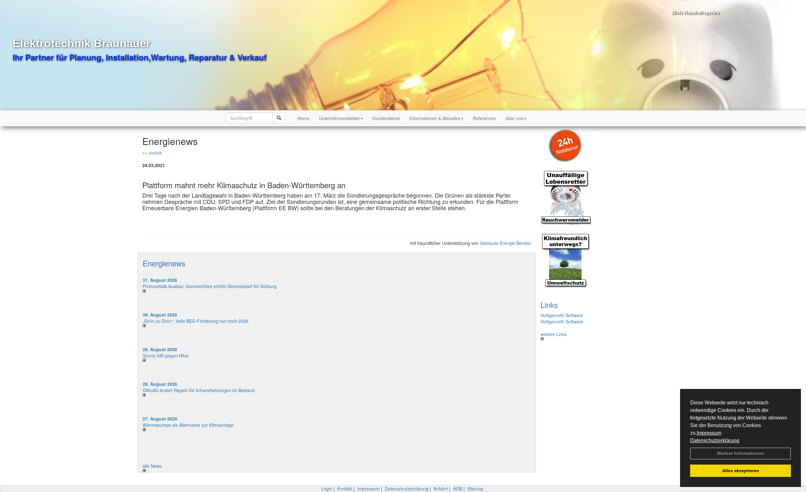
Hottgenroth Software (562, 315)
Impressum (709, 433)
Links (549, 304)
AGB (457, 488)
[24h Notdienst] (570, 144)
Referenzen (484, 118)
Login (326, 488)
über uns (514, 118)
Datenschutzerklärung (714, 440)
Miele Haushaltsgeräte (686, 12)
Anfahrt (441, 488)
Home (303, 118)
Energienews (164, 263)
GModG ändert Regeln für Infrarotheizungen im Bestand (199, 390)
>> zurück (152, 152)
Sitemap (475, 488)
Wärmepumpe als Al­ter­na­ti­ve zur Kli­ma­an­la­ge (188, 425)
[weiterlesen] (237, 290)
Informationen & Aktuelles (434, 118)
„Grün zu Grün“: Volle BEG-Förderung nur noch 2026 (195, 321)
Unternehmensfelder (339, 118)
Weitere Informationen (740, 453)
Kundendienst (386, 118)
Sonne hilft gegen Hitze (166, 355)
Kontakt (344, 488)
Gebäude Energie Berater (505, 243)
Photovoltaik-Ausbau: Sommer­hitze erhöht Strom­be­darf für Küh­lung (210, 286)
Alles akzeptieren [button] (740, 470)
